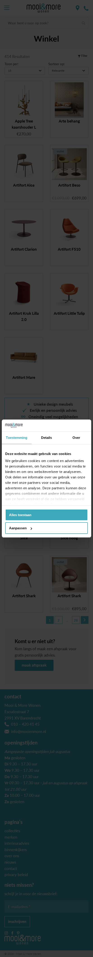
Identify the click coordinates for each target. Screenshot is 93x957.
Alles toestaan (20, 515)
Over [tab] (76, 438)
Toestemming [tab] (16, 438)
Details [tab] (46, 438)
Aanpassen (18, 528)
